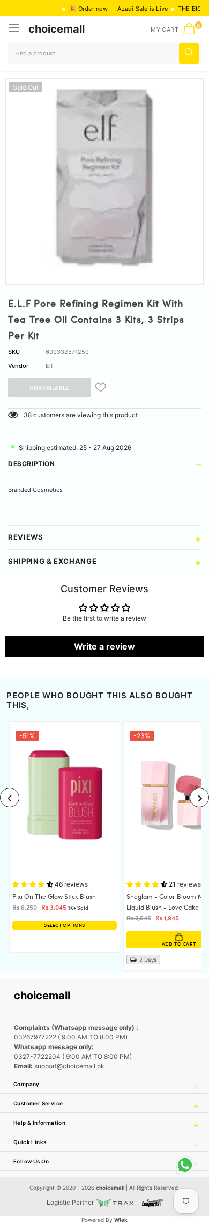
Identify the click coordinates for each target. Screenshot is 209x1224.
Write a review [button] (104, 646)
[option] (104, 177)
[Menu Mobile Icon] (15, 29)
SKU (14, 352)
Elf (49, 366)
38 (28, 415)
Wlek (121, 1219)
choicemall (56, 29)
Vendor (18, 366)
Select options (64, 925)
